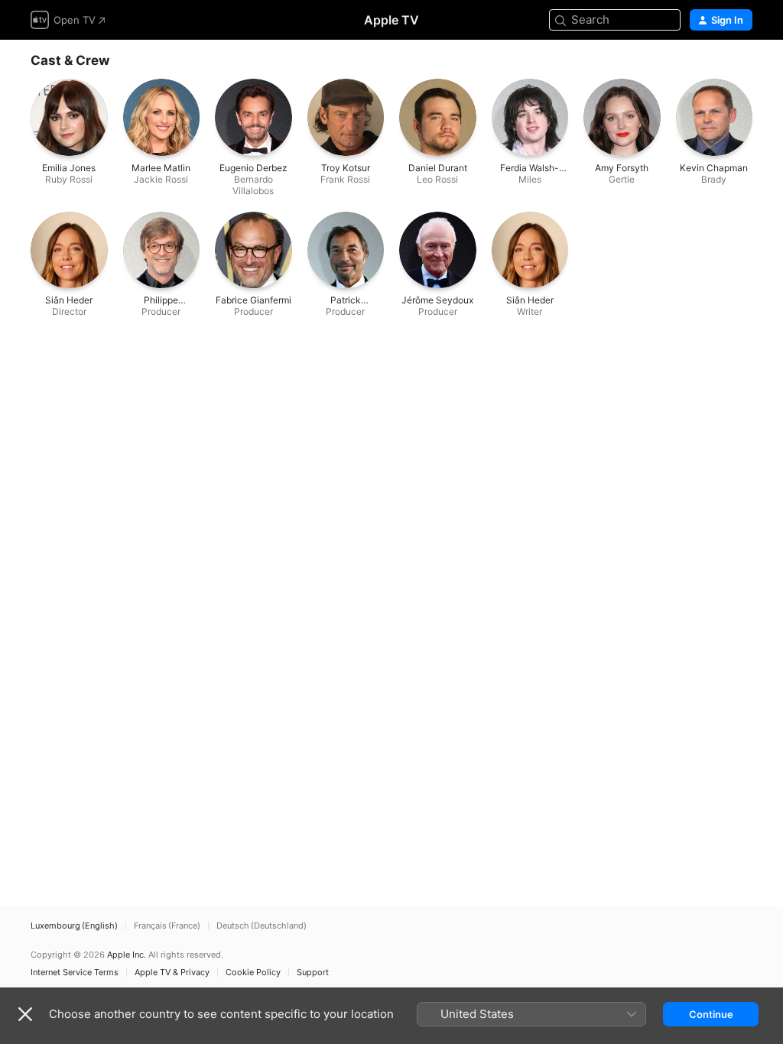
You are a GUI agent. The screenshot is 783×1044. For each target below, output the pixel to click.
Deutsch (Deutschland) (261, 926)
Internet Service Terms (75, 972)
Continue (711, 1014)
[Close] (25, 1014)
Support (313, 972)
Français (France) (167, 926)
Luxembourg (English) (74, 926)
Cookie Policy (253, 972)
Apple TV (391, 20)
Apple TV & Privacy (172, 972)
